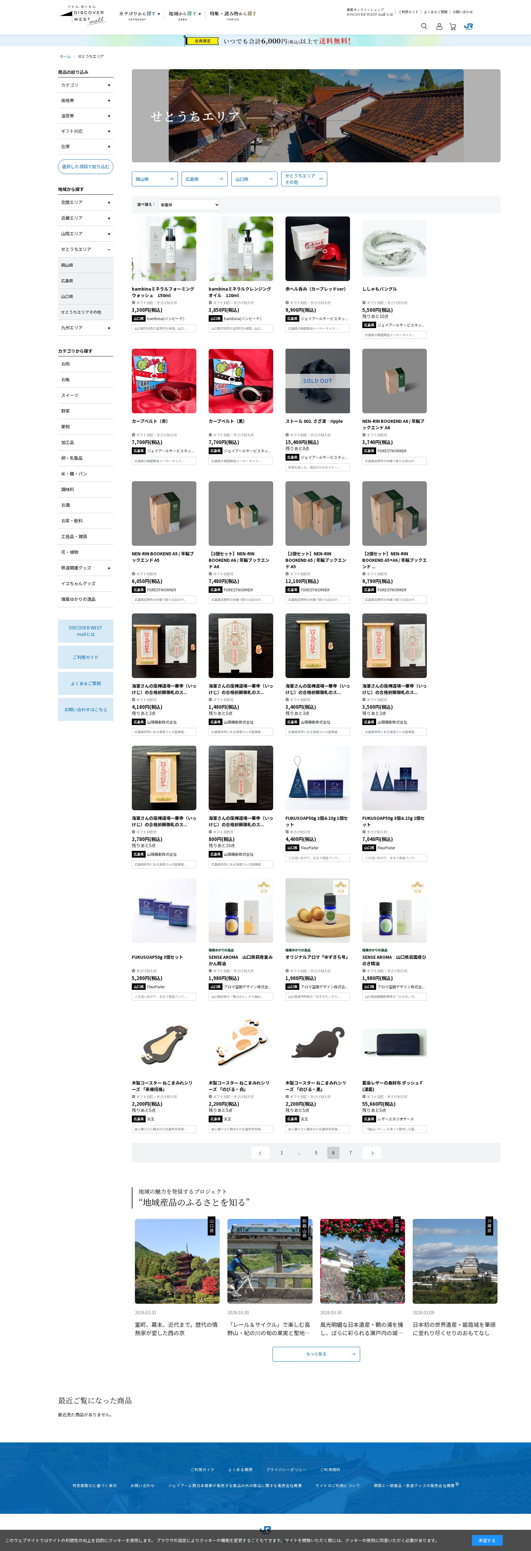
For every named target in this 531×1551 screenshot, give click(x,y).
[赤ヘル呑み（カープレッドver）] (317, 248)
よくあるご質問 (435, 12)
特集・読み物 (233, 15)
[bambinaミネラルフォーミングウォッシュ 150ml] (164, 248)
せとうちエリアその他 (300, 179)
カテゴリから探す (75, 351)
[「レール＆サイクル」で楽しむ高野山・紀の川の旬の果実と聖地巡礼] (269, 1261)
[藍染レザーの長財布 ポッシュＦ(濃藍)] (394, 1042)
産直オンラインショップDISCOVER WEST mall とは (370, 12)
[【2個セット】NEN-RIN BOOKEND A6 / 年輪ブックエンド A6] (241, 513)
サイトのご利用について (338, 1485)
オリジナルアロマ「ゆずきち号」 (317, 957)
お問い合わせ (463, 12)
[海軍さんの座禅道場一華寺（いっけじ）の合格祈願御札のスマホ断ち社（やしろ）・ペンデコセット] (317, 645)
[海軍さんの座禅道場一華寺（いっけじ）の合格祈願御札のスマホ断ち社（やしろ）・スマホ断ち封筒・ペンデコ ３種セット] (164, 645)
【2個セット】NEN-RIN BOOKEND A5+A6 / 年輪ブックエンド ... (394, 559)
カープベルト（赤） (151, 421)
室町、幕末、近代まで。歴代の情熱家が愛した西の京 (176, 1328)
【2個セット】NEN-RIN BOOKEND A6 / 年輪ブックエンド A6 (239, 559)
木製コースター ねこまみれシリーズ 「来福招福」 (162, 1086)
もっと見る (316, 1354)
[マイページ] (439, 27)
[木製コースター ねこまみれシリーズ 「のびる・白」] (241, 1042)
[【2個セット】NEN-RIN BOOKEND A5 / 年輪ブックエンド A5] (317, 513)
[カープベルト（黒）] (241, 381)
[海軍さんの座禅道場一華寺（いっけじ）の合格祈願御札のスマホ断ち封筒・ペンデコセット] (241, 645)
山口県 (241, 179)
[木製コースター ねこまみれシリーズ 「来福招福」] (164, 1042)
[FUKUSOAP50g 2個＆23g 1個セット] (317, 778)
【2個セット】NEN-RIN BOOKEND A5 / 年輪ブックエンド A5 (315, 559)
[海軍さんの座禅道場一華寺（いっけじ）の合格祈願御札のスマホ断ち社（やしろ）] (164, 778)
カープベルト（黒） (228, 421)
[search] (424, 26)
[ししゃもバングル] (394, 248)
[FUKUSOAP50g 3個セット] (164, 910)
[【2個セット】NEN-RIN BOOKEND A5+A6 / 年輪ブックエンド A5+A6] (394, 513)
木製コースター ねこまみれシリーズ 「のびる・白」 (239, 1086)
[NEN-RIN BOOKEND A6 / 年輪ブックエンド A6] (394, 381)
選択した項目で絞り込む (85, 166)
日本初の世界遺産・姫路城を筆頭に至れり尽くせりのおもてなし (454, 1328)
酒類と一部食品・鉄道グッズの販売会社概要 (414, 1485)
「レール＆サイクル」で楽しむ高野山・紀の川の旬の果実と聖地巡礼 (268, 1328)
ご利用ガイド (408, 12)
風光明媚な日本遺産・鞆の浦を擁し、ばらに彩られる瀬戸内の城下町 (361, 1328)
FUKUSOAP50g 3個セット (157, 957)
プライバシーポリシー (286, 1469)
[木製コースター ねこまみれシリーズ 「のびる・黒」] (317, 1042)
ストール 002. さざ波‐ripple (314, 421)
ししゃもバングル (379, 289)
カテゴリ (137, 15)
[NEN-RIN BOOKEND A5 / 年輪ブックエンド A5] (164, 513)
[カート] (453, 27)
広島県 (192, 179)
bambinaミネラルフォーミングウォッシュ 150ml (163, 292)
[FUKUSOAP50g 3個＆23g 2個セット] (394, 778)
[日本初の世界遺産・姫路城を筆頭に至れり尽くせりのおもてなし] (455, 1261)
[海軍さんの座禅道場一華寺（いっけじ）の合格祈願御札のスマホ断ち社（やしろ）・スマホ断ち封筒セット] (394, 645)
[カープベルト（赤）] (164, 381)
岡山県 (142, 179)
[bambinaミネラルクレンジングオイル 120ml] (241, 248)
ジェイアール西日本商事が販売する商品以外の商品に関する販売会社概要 (235, 1485)
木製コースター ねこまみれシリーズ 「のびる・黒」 (315, 1086)
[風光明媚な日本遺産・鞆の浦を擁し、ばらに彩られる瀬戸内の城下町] (362, 1261)
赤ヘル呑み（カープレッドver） (316, 289)
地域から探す (71, 189)
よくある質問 (240, 1469)
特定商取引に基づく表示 (95, 1485)
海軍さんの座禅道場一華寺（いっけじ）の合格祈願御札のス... (164, 689)
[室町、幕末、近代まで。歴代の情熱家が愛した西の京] (177, 1261)
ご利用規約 (330, 1469)
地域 (183, 15)
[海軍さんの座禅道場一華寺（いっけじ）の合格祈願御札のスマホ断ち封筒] (241, 778)
